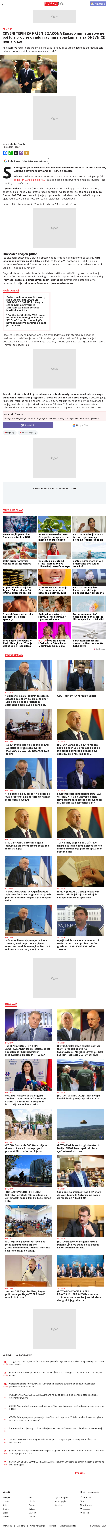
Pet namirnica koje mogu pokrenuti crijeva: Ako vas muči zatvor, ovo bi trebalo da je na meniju (56, 1428)
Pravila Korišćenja (37, 1526)
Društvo (9, 693)
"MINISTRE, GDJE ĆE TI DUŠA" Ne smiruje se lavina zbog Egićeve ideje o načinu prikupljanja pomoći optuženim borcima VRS (79, 847)
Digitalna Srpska (61, 1497)
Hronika (6, 1516)
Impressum (7, 1526)
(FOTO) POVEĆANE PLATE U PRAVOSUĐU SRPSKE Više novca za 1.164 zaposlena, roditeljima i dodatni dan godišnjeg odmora (79, 1296)
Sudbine (32, 1509)
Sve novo (80, 1472)
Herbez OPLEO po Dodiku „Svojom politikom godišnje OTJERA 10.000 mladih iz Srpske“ (25, 1294)
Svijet (5, 1505)
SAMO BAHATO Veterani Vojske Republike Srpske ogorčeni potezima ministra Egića (27, 845)
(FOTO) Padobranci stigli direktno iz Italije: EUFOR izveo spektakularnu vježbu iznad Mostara (78, 1148)
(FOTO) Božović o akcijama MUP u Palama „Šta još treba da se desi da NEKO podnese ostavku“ (78, 1244)
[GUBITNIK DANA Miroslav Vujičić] (80, 675)
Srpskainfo (29, 425)
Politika (7, 29)
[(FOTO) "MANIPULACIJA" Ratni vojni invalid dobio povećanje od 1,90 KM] (80, 1075)
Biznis (5, 1513)
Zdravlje (32, 1501)
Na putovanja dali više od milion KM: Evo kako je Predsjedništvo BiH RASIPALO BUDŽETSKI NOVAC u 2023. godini (27, 749)
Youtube (86, 1509)
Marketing (21, 1526)
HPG (59, 693)
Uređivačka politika (68, 1526)
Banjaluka (58, 1505)
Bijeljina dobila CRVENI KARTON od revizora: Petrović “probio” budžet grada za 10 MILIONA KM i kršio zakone (78, 945)
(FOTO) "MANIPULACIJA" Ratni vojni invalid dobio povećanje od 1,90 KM (78, 1097)
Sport (31, 1497)
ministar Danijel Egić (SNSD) (30, 179)
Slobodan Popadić (16, 144)
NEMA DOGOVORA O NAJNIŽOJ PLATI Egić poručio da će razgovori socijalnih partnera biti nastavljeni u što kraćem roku (28, 896)
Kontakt (52, 1526)
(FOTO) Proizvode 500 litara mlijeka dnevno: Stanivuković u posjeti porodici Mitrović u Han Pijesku (26, 1148)
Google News (82, 425)
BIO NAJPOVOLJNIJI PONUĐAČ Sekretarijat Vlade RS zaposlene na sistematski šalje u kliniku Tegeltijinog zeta (28, 1196)
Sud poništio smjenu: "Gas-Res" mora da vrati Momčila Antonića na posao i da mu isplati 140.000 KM (79, 1194)
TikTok (86, 1513)
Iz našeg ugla (60, 1501)
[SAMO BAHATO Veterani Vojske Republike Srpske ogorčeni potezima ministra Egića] (28, 822)
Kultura (32, 1516)
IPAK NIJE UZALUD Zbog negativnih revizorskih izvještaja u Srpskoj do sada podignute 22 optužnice (78, 894)
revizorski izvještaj (28, 432)
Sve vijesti (7, 1497)
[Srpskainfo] (54, 4)
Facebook (87, 1497)
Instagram (87, 1505)
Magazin (32, 1513)
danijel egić (10, 432)
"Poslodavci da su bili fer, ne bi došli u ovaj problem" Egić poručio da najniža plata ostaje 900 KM (27, 796)
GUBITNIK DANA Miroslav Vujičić (76, 695)
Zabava (32, 1505)
